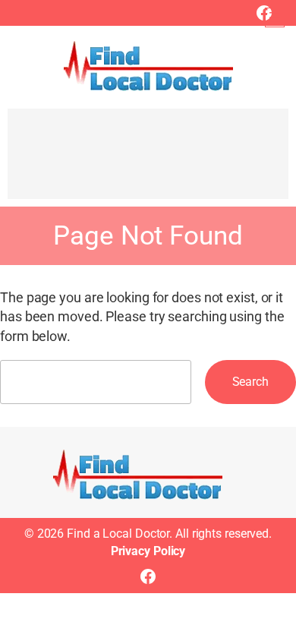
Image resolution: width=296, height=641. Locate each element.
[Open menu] (275, 17)
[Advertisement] (148, 161)
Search (250, 381)
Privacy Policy (148, 551)
